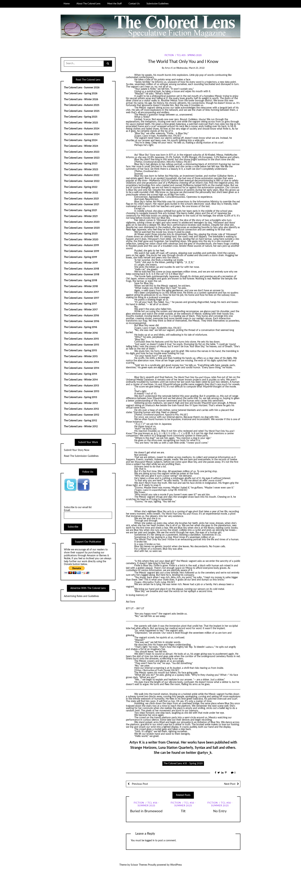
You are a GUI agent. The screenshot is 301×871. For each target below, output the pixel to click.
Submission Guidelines (157, 3)
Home (67, 3)
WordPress (176, 865)
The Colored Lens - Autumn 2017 (81, 292)
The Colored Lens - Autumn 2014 (81, 362)
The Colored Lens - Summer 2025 (81, 111)
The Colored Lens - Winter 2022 (81, 193)
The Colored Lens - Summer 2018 (81, 274)
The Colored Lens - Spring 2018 (80, 280)
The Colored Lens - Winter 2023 (81, 169)
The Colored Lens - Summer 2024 (81, 134)
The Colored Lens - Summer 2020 (82, 228)
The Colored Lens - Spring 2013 (80, 397)
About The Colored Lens (88, 3)
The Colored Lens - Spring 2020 (81, 233)
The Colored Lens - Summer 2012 (81, 415)
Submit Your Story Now (76, 450)
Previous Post (139, 784)
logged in (150, 840)
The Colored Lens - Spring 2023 (80, 163)
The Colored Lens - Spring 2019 (80, 257)
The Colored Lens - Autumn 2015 (81, 339)
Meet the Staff (114, 3)
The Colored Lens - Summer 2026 (81, 87)
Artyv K (169, 68)
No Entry (220, 811)
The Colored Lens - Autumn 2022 (81, 175)
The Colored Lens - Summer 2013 (81, 391)
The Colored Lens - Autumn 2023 (81, 152)
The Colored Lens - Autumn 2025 (81, 105)
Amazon (91, 555)
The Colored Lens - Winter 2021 (81, 216)
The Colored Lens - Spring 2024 (80, 140)
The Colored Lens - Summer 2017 (81, 298)
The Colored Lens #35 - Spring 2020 (183, 763)
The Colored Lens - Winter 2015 (81, 356)
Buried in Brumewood (146, 811)
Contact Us (134, 3)
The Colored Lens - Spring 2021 (80, 210)
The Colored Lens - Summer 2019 (81, 251)
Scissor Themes (139, 865)
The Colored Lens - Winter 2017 (81, 309)
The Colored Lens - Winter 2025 (81, 123)
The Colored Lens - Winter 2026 (81, 99)
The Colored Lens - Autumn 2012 (81, 409)
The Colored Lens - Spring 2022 (80, 187)
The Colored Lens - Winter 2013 (81, 403)
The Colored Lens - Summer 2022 (81, 181)
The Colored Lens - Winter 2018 (81, 286)
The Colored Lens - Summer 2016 (81, 321)
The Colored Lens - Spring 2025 (80, 117)
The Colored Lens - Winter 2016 (81, 333)
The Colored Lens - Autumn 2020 (81, 222)
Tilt (183, 811)
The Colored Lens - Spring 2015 (80, 350)
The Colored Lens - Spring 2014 (80, 374)
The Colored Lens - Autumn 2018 (81, 269)
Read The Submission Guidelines (81, 456)
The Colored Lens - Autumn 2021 (81, 199)
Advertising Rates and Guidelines (81, 596)
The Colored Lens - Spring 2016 (80, 327)
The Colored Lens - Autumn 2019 (81, 245)
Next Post (229, 784)
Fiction (169, 55)
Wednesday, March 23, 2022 (190, 68)
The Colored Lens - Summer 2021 (81, 204)
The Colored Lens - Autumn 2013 (81, 385)
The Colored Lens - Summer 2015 (81, 345)
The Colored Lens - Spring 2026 (80, 93)
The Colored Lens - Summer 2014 (81, 368)
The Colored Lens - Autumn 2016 (81, 315)
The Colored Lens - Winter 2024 (81, 146)
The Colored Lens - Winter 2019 (81, 263)
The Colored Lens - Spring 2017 (80, 304)
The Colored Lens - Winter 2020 (81, 239)
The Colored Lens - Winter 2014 (81, 380)
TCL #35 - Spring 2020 (189, 55)
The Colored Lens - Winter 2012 (81, 426)
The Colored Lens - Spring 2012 (80, 420)
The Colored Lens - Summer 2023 (81, 158)
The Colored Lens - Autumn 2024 (81, 128)
